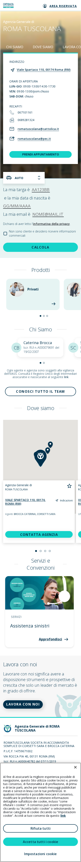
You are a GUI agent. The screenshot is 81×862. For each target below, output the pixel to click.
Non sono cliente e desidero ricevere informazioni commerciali (42, 233)
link (66, 377)
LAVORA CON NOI (23, 704)
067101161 (25, 112)
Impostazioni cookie (40, 854)
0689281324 (26, 120)
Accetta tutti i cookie (40, 841)
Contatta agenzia (39, 534)
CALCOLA (40, 247)
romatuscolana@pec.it (34, 139)
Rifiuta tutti (40, 828)
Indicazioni (66, 500)
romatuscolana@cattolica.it (38, 129)
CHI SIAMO (14, 47)
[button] (40, 316)
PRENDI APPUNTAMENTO (40, 154)
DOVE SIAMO (43, 47)
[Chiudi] (75, 767)
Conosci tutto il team (40, 391)
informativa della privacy (51, 224)
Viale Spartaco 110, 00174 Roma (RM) (43, 70)
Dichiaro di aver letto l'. (36, 224)
